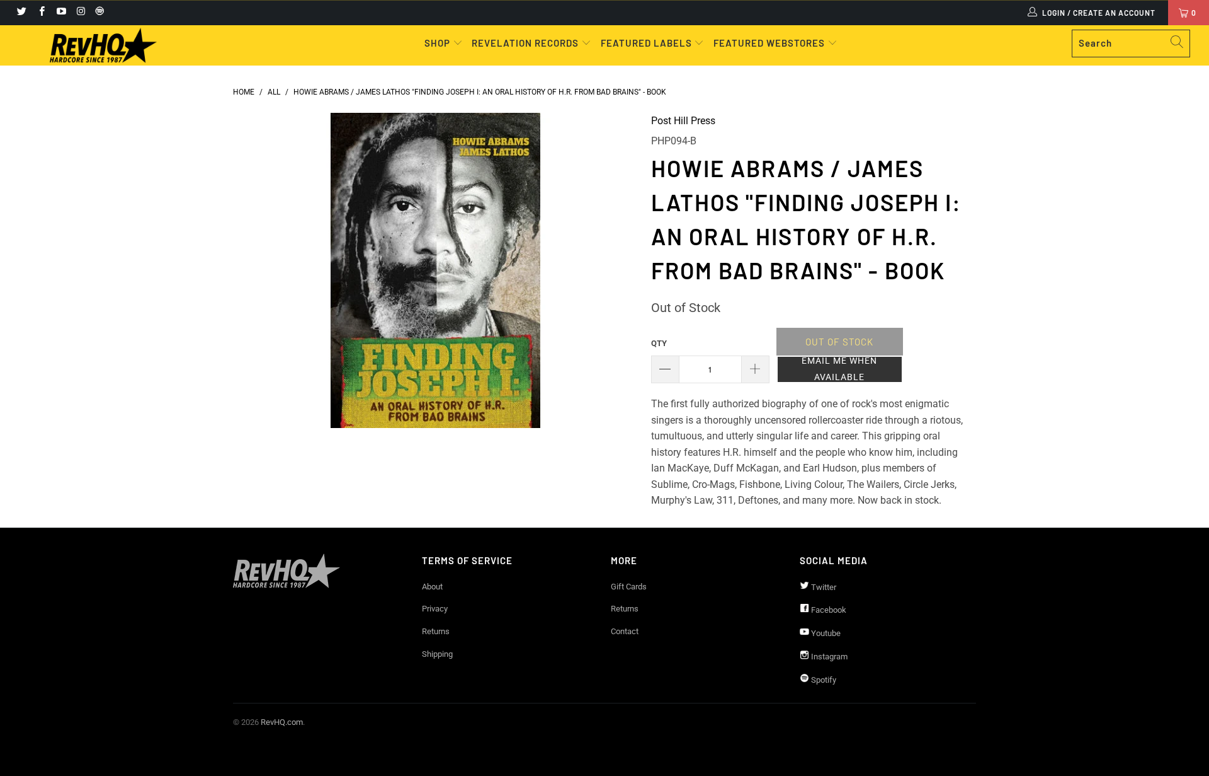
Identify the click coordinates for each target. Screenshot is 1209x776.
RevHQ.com (282, 722)
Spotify (822, 680)
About (432, 586)
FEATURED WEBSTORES (770, 43)
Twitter (822, 587)
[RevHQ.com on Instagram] (80, 12)
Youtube (825, 633)
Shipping (437, 654)
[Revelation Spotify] (97, 12)
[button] (839, 369)
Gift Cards (629, 586)
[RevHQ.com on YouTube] (60, 12)
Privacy (435, 608)
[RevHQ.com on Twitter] (21, 12)
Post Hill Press (683, 121)
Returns (436, 631)
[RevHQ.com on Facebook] (40, 12)
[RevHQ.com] (103, 45)
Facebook (827, 610)
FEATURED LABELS (646, 43)
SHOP (438, 43)
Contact (625, 631)
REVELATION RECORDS (525, 43)
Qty (659, 343)
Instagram (828, 656)
